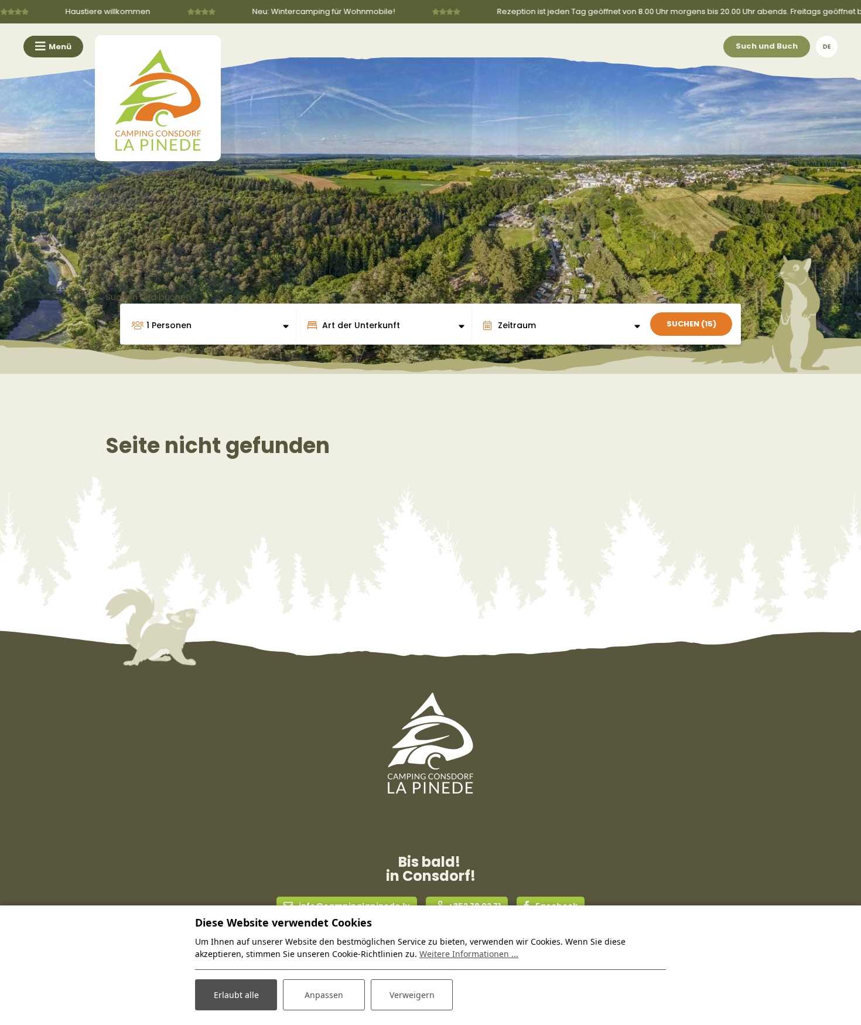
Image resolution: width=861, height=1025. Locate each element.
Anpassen (324, 994)
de (827, 46)
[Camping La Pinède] (158, 98)
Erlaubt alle (236, 994)
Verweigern (412, 994)
